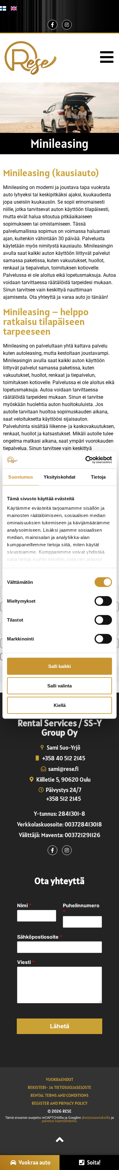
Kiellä (60, 705)
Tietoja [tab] (98, 476)
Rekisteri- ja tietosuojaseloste (59, 1087)
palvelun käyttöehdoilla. (60, 1121)
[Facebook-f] (52, 25)
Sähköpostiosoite (39, 937)
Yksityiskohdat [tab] (59, 476)
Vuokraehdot (59, 1079)
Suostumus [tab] (20, 476)
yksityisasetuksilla (96, 1118)
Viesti (25, 962)
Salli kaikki (59, 666)
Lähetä (59, 1026)
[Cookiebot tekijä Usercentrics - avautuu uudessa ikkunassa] (85, 460)
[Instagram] (67, 25)
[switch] (103, 601)
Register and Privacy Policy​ (60, 1103)
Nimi (24, 905)
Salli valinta (59, 685)
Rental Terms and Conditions (59, 1095)
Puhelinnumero (81, 908)
